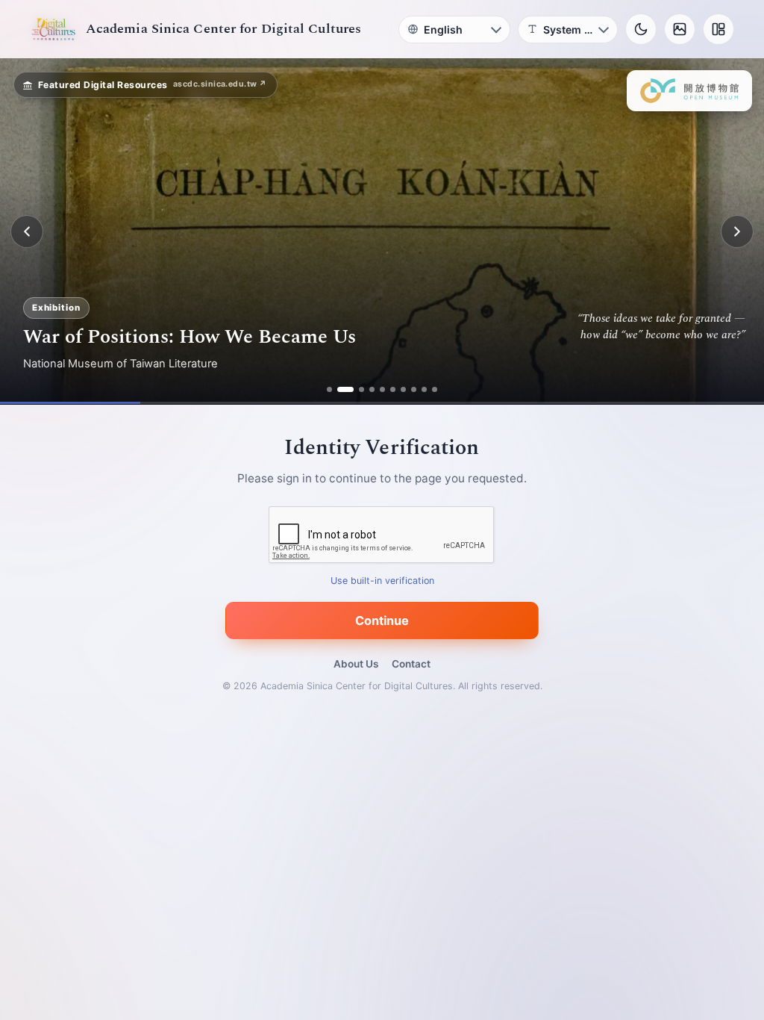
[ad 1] (335, 389)
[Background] (679, 29)
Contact (411, 664)
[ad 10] (429, 389)
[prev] (26, 231)
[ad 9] (419, 389)
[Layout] (718, 29)
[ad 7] (398, 389)
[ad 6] (387, 389)
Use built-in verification (382, 581)
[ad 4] (366, 389)
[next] (737, 231)
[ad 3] (356, 389)
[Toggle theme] (641, 29)
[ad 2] (345, 389)
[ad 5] (377, 389)
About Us (356, 664)
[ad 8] (408, 389)
